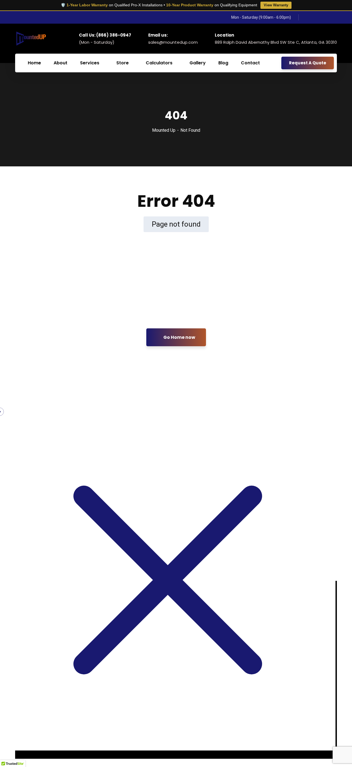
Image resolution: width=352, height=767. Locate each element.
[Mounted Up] (30, 38)
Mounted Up (163, 130)
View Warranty (276, 5)
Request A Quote (307, 63)
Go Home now (179, 337)
